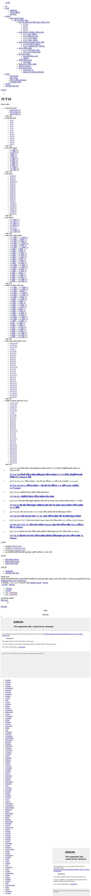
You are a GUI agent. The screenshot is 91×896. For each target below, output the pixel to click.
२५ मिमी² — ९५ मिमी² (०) (18, 277)
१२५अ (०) (13, 206)
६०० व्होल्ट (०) (14, 226)
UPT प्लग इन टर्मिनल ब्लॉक (32, 52)
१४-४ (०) (13, 361)
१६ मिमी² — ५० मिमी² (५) (18, 275)
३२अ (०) (13, 192)
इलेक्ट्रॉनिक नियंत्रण (12, 560)
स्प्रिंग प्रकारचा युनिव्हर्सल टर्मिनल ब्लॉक (31, 42)
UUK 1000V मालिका (30, 40)
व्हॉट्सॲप (4, 607)
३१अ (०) (13, 190)
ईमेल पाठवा (4, 600)
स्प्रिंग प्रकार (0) (15, 112)
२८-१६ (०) (13, 397)
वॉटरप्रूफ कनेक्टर (25, 66)
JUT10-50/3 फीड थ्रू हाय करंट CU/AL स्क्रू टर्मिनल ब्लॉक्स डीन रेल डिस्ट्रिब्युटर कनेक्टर (45, 516)
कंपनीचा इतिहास (15, 12)
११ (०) (12, 136)
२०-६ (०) (13, 371)
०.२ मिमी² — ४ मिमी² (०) (18, 249)
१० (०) (12, 134)
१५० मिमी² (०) (14, 168)
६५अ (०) (13, 198)
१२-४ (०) (13, 355)
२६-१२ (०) (13, 387)
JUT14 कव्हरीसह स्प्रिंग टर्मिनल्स (34, 46)
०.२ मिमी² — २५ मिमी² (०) (18, 257)
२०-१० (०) (13, 375)
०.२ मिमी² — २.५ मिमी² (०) (18, 299)
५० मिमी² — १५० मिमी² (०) (18, 335)
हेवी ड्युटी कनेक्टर (24, 54)
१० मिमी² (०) (14, 158)
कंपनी (7, 8)
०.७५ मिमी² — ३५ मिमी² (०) (19, 265)
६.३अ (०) (13, 176)
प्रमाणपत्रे (13, 14)
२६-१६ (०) (13, 389)
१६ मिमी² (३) (14, 160)
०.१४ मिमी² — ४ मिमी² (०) (18, 246)
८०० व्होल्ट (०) (14, 230)
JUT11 (25, 26)
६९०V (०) (13, 228)
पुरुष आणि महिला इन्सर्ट (30, 56)
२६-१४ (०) (13, 453)
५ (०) (11, 128)
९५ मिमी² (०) (14, 166)
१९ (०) (12, 144)
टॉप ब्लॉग (5, 585)
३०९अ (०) (13, 212)
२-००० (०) (13, 405)
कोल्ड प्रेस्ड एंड (28, 70)
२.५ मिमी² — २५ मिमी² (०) (18, 269)
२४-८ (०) (13, 381)
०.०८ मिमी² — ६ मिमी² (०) (18, 242)
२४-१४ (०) (13, 449)
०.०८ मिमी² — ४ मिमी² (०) (18, 240)
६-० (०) (12, 349)
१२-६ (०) (13, 357)
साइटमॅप (45, 583)
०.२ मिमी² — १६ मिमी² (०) (18, 253)
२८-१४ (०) (13, 460)
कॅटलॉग (7, 84)
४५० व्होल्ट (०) (14, 222)
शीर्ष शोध (12, 585)
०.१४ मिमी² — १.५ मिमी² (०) (19, 244)
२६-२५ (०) (13, 391)
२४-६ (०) (13, 379)
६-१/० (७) (13, 351)
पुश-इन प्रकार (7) (15, 114)
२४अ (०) (13, 188)
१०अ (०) (13, 178)
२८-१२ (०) (13, 395)
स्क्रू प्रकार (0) (15, 110)
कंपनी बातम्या (14, 76)
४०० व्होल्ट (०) (14, 220)
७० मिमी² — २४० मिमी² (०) (18, 281)
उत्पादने (7, 16)
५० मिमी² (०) (14, 164)
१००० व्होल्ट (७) (15, 232)
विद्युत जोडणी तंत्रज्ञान (17, 18)
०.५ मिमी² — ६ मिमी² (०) (18, 259)
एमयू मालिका (27, 62)
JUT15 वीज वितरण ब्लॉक (31, 50)
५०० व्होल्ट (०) (14, 224)
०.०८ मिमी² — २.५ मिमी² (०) (19, 289)
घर (6, 6)
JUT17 (25, 30)
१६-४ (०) (13, 363)
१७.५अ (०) (13, 182)
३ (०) (11, 124)
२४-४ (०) (13, 377)
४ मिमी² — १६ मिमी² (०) (17, 323)
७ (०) (11, 132)
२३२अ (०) (13, 210)
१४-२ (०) (13, 359)
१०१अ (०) (13, 204)
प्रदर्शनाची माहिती (15, 82)
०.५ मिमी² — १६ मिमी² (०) (18, 263)
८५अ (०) (13, 202)
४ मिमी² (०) (13, 154)
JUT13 (25, 28)
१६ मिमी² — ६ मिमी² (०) (17, 273)
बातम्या (7, 74)
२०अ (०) (13, 184)
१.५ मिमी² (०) (14, 150)
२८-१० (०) (13, 393)
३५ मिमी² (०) (14, 162)
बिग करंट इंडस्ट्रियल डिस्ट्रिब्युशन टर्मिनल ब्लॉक (34, 22)
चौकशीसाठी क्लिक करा (8, 581)
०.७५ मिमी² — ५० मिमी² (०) (19, 267)
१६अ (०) (13, 180)
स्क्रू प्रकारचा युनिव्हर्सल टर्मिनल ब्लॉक (31, 32)
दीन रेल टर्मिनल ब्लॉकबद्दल (18, 80)
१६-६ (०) (13, 365)
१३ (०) (12, 140)
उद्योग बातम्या (14, 78)
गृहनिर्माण (26, 58)
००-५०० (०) (14, 343)
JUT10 (25, 24)
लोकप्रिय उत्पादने (35, 583)
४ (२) (11, 126)
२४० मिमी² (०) (14, 170)
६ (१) (11, 130)
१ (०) (11, 120)
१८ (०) (12, 142)
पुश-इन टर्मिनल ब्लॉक (25, 48)
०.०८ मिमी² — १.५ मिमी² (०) (19, 238)
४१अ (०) (13, 194)
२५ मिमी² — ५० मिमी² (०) (18, 327)
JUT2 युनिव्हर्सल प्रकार (30, 36)
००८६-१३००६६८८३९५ (17, 548)
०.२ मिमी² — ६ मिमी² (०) (18, 251)
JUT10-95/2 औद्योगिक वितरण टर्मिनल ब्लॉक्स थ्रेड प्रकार (32, 496)
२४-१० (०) (13, 383)
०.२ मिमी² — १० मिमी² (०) (18, 255)
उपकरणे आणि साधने (25, 68)
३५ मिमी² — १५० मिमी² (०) (18, 279)
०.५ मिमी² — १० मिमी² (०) (18, 261)
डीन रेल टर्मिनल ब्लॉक (21, 20)
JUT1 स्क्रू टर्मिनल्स (30, 34)
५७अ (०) (13, 196)
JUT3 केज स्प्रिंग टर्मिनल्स (31, 44)
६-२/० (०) (13, 353)
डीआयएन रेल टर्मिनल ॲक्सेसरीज (33, 72)
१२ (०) (12, 138)
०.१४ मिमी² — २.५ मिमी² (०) (19, 247)
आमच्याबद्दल (13, 10)
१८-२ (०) (13, 369)
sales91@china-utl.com (13, 546)
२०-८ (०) (13, 373)
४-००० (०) (13, 347)
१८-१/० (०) (13, 367)
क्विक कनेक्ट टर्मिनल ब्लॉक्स (28, 64)
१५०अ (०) (13, 208)
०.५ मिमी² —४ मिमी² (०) (17, 309)
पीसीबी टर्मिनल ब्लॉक (25, 60)
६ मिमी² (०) (13, 156)
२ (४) (11, 122)
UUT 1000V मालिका (30, 38)
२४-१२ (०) (13, 385)
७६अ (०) (13, 200)
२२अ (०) (13, 186)
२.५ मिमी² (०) (14, 152)
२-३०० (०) (13, 345)
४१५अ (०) (13, 214)
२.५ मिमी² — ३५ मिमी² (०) (18, 271)
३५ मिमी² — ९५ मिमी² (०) (18, 331)
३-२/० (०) (13, 409)
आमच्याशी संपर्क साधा (12, 86)
